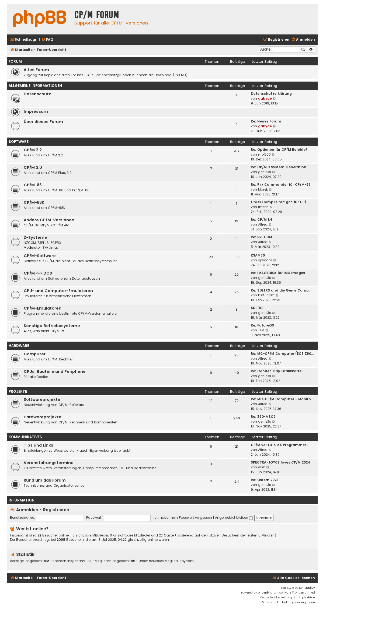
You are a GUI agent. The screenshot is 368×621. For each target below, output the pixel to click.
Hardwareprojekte (42, 417)
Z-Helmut (50, 247)
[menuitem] (47, 39)
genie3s (264, 172)
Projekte (18, 391)
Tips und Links (38, 445)
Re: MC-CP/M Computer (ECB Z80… (282, 353)
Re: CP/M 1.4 (261, 219)
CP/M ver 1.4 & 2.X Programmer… (279, 445)
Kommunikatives (25, 437)
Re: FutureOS (262, 325)
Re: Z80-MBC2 (263, 416)
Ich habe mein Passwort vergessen (183, 517)
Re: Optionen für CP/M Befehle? (279, 149)
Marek (263, 189)
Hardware (19, 345)
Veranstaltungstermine (49, 462)
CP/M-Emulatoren (42, 308)
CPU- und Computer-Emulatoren (58, 290)
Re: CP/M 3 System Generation (278, 167)
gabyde (265, 98)
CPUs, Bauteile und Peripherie (55, 371)
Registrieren (56, 510)
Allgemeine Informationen (35, 85)
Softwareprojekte (42, 399)
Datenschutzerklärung (271, 93)
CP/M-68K (34, 202)
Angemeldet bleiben (232, 517)
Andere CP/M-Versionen (49, 220)
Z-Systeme (35, 237)
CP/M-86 (33, 185)
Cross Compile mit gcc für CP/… (280, 202)
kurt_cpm (266, 295)
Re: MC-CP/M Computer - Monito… (282, 399)
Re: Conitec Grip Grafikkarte (276, 371)
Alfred (263, 224)
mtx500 (264, 154)
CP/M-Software (40, 255)
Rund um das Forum (45, 480)
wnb (261, 467)
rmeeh (263, 207)
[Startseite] (40, 19)
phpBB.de (308, 597)
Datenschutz (37, 94)
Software (19, 141)
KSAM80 (258, 255)
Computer (35, 354)
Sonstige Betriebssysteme (52, 325)
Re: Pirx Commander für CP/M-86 (281, 184)
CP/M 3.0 (33, 167)
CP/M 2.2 (33, 150)
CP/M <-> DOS (38, 273)
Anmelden (27, 510)
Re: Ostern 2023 (265, 480)
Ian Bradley (307, 588)
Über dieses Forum (43, 121)
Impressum (36, 111)
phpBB (262, 593)
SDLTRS (257, 308)
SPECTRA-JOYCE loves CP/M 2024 (280, 462)
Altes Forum (36, 69)
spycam (265, 260)
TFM (261, 330)
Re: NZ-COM (261, 237)
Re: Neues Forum (266, 121)
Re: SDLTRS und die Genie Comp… (281, 290)
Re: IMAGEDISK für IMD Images (278, 273)
